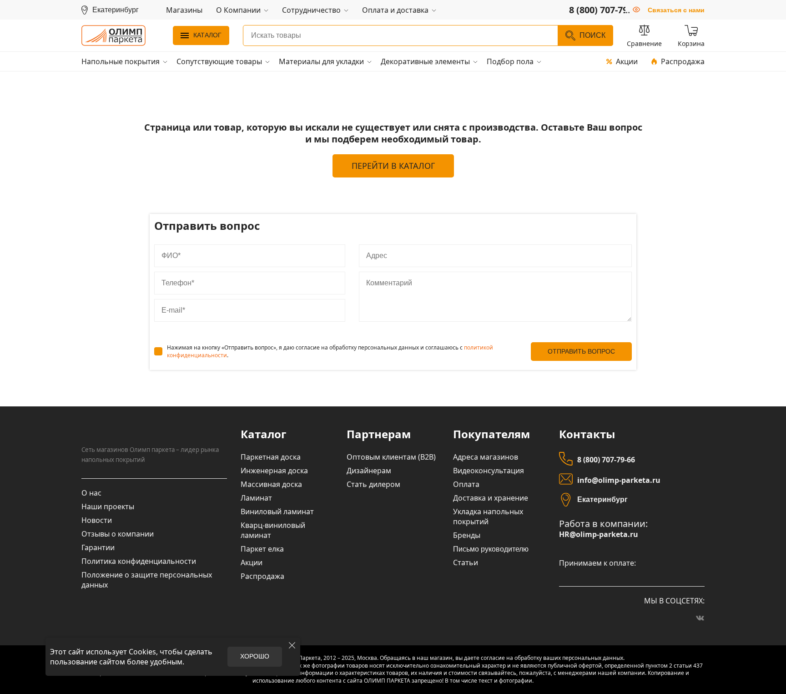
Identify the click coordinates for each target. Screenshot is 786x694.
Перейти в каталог (393, 165)
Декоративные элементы (425, 61)
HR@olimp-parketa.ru (598, 534)
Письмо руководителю (491, 549)
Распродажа (683, 61)
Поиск (592, 35)
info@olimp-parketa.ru (618, 480)
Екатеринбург (602, 499)
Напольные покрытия (120, 61)
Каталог (207, 35)
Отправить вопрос (581, 351)
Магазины (184, 10)
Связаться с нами (676, 10)
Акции (627, 61)
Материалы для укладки (321, 61)
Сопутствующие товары (219, 61)
